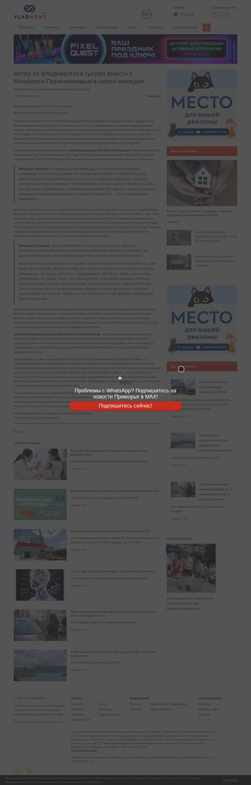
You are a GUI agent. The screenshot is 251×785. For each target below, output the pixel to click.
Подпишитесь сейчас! (125, 405)
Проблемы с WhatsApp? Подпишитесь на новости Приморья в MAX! (125, 394)
